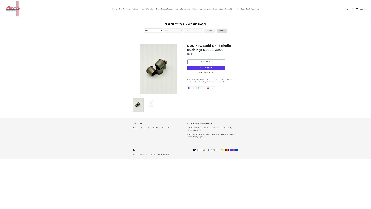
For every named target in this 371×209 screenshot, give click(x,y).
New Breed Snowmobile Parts (147, 154)
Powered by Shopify (163, 154)
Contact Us (145, 128)
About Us (155, 128)
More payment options (206, 72)
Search (135, 128)
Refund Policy (167, 128)
